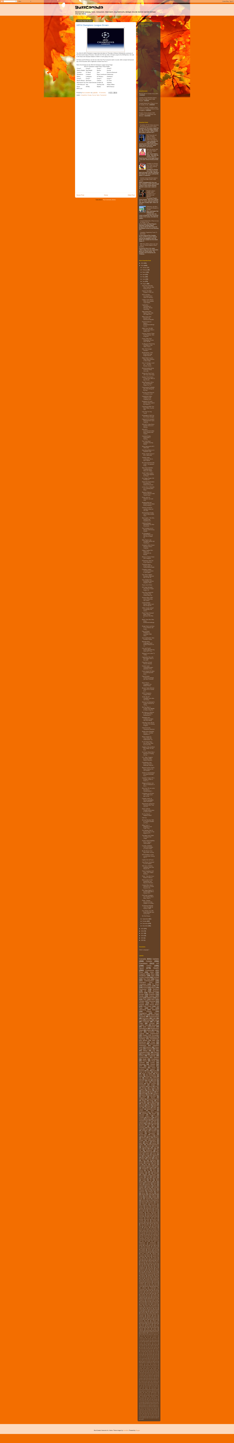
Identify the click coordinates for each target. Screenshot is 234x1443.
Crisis (149, 966)
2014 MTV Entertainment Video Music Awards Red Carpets (148, 431)
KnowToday (156, 1311)
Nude (140, 1154)
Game (154, 1183)
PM (156, 1194)
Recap (155, 1290)
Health (156, 968)
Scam (140, 1359)
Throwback (142, 1274)
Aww (140, 1149)
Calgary (153, 1134)
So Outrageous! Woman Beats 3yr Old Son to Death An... (147, 535)
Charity (146, 1245)
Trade (155, 1226)
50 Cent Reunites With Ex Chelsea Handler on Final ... (148, 821)
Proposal (141, 1255)
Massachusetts (142, 1389)
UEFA (145, 1416)
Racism (141, 1320)
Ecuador (141, 1343)
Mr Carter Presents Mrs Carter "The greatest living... (148, 464)
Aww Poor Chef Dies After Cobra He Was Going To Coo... (148, 287)
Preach (150, 1400)
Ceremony (149, 1300)
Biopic (142, 1298)
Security (151, 1359)
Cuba (140, 1279)
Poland (155, 1357)
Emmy (152, 1378)
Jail (150, 1311)
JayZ (150, 1383)
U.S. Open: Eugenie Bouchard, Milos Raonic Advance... (147, 759)
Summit (155, 1412)
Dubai (156, 1341)
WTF (140, 1066)
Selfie (157, 1223)
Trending (142, 1038)
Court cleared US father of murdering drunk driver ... (148, 673)
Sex (157, 998)
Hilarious (152, 1069)
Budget (152, 1260)
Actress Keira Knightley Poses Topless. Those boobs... (148, 842)
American (156, 1187)
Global (153, 1015)
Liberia (141, 1286)
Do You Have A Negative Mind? (147, 814)
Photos (149, 1106)
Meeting (141, 1354)
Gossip (150, 1090)
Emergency (141, 1378)
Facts (142, 1264)
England (141, 1307)
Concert (149, 1302)
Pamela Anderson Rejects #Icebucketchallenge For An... (148, 324)
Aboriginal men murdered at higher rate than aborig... (147, 719)
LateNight (141, 1099)
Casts (150, 1371)
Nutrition (148, 1163)
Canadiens (154, 1335)
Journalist (141, 1285)
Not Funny (148, 1079)
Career (147, 1077)
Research (141, 1070)
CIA (141, 1371)
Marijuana (147, 1286)
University (153, 1171)
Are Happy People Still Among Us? (148, 479)
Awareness (142, 989)
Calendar (148, 1335)
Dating (157, 1020)
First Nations (146, 1246)
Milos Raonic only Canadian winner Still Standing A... (148, 541)
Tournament (103, 95)
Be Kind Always (146, 916)
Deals (153, 1061)
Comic (147, 1129)
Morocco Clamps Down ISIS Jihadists (148, 557)
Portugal (155, 1399)
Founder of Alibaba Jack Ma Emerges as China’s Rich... (147, 847)
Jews (154, 1383)
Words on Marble (147, 1073)
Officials (149, 1315)
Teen (150, 1178)
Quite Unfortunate (149, 1027)
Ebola (154, 1080)
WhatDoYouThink (151, 1109)
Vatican (149, 1416)
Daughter (144, 1174)
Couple (151, 1100)
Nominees (141, 1213)
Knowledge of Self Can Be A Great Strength (148, 416)
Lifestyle (142, 1001)
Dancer (152, 1375)
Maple (155, 1250)
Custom (155, 1304)
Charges (156, 1166)
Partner (155, 1355)
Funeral (155, 1281)
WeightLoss (151, 1362)
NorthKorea (142, 1268)
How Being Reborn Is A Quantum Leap (148, 450)
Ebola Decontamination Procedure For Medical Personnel (148, 483)
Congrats (141, 1089)
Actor (143, 1146)
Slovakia (149, 1409)
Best (158, 1276)
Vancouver (153, 1096)
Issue (154, 1153)
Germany (156, 1231)
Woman (153, 1126)
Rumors (144, 1137)
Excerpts (147, 1183)
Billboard (141, 1334)
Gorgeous (143, 1381)
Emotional (154, 1305)
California (141, 1300)
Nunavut (148, 1393)
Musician (147, 1184)
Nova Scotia (145, 1253)
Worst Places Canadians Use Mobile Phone (146, 684)
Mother (141, 1144)
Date (156, 1375)
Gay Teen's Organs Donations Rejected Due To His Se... (148, 576)
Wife (149, 1173)
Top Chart (146, 979)
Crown (146, 1340)
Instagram (152, 1114)
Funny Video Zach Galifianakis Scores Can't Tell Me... (148, 340)
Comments (151, 1056)
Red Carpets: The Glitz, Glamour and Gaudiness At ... (148, 519)
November (145, 923)
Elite (156, 1376)
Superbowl (156, 1198)
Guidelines (155, 1381)
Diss (148, 1070)
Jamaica (142, 1350)
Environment (148, 1343)
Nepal (146, 1392)
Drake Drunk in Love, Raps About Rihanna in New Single (148, 359)
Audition (155, 1367)
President (153, 1130)
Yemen (149, 1417)
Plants (140, 1399)
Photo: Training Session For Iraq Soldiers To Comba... (148, 902)
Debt (142, 1263)
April (144, 274)
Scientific (154, 1215)
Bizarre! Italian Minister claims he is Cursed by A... (148, 689)
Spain (141, 1361)
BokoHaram (149, 1208)
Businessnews (143, 1134)
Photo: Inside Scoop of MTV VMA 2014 (148, 454)
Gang (142, 1347)
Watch (149, 1275)
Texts (150, 1413)
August (145, 283)
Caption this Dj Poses (148, 860)
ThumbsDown (154, 1038)
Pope (148, 1238)
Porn (156, 1318)
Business (141, 1124)
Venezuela (155, 1416)
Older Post (131, 195)
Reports (149, 1011)
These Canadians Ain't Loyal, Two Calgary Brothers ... (148, 872)
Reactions (141, 1215)
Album (150, 1200)
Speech (155, 1292)
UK (145, 991)
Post (152, 1270)
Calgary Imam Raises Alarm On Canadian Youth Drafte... (148, 301)
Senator (157, 1406)
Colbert (140, 1372)
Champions (149, 1166)
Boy (147, 1298)
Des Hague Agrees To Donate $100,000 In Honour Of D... (148, 892)
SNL (153, 1322)
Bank (155, 1217)
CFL (156, 1298)
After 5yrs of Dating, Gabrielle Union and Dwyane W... (148, 867)
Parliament (153, 1287)
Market (151, 1149)
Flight (140, 1308)
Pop (148, 1177)
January (145, 267)
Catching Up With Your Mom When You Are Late (148, 408)
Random (144, 1088)
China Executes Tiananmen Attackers (148, 728)
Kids (147, 1285)
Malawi (146, 1388)
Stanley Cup (156, 1256)
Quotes (143, 1095)
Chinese (144, 1167)
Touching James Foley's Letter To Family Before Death (148, 566)
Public (150, 1290)
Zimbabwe (147, 1331)
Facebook (143, 1209)
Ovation (145, 1355)
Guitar (151, 1309)
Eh (156, 1245)
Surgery (154, 1207)
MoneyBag (155, 1025)
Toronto (141, 1003)
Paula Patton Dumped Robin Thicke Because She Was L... (148, 615)
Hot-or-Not (142, 1105)
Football (157, 1089)
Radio (149, 1403)
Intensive (142, 1383)
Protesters (151, 1402)
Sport (98, 95)
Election (154, 1070)
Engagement (155, 1279)
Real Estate (142, 1178)
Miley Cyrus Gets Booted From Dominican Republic (148, 318)
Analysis (156, 1159)
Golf (148, 1220)
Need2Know (145, 1168)
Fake (142, 1281)
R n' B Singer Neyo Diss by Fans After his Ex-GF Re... (147, 743)
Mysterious (149, 1150)
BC (151, 1180)
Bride (152, 1369)
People (141, 1318)
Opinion (156, 1057)
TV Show (155, 984)
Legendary (150, 1351)
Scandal (156, 977)
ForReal (141, 1140)
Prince (141, 1197)
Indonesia (148, 1234)
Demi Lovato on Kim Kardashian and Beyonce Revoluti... (148, 881)
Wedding (156, 1102)
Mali (156, 1352)
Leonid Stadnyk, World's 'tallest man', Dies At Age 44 (148, 604)
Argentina (155, 1365)
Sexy (142, 1271)
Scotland (143, 1323)
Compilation (153, 1103)
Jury (158, 1191)
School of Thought (151, 1076)
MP (158, 1312)
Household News (143, 1120)
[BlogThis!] (111, 93)
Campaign (146, 1021)
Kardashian (142, 1267)
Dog (149, 1341)
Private (146, 1319)
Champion (153, 1088)
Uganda (141, 1329)
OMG (153, 1040)
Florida (150, 1209)
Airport (149, 1297)
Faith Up (144, 817)
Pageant (154, 1253)
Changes (154, 1188)
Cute (148, 1190)
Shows (147, 1271)
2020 (142, 940)
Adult (140, 1276)
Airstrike (148, 1229)
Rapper (144, 1100)
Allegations (142, 1097)
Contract (155, 1338)
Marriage (151, 992)
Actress (141, 1110)
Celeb (149, 1146)
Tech (144, 999)
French (150, 1308)
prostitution (143, 1333)
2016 (142, 931)
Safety (157, 1322)
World (154, 1082)
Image (145, 1311)
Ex (139, 1246)
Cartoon (141, 1136)
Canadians (142, 984)
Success (146, 1361)
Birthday (141, 1208)
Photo (141, 972)
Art (147, 1123)
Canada (142, 959)
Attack (152, 1110)
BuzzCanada (89, 7)
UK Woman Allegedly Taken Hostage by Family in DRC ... (147, 907)
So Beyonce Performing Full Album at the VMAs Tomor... (148, 345)
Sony (150, 1216)
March (144, 272)
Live (148, 1312)
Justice (141, 1177)
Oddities (149, 998)
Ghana (157, 1379)
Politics (145, 1035)
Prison (147, 1197)
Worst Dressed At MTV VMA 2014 (148, 447)
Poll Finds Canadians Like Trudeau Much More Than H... (148, 897)
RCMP (154, 1177)
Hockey (141, 1083)
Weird (145, 1417)
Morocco (145, 1391)
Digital (145, 1341)
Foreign (141, 1248)
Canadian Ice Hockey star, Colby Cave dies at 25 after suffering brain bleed (152, 166)
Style (145, 1412)
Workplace (154, 1227)
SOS (151, 1008)
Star (155, 1127)
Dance (147, 1305)
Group (155, 1282)
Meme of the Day (143, 1252)
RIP (157, 986)
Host (155, 1249)
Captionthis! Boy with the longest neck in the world (147, 658)
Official (155, 1354)
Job (158, 1167)
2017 (142, 933)
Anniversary (156, 1297)
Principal (141, 1402)
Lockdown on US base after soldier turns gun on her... (148, 795)
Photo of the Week (144, 1072)
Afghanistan (142, 1297)
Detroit (140, 1341)
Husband (144, 1204)
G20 (156, 1308)
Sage (147, 1207)
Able (149, 1093)
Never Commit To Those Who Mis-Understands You (147, 738)
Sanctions (147, 1406)
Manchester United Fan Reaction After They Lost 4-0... (148, 805)
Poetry (150, 1157)
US (157, 963)
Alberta (149, 1089)
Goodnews (151, 1066)
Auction (150, 1367)
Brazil (155, 1230)
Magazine (144, 1092)
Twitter (141, 1129)
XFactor (141, 1331)
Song (145, 1216)
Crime (154, 1119)
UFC (158, 1293)
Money (157, 1156)
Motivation (155, 1009)
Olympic (143, 1194)
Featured (152, 994)
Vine (149, 1294)
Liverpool (147, 1386)
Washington (149, 1330)
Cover (151, 1245)
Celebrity (156, 1208)
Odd (155, 1163)
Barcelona (155, 1333)
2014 (142, 265)
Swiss (146, 1413)
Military (145, 1040)
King (149, 1267)
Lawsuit (157, 1090)
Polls (145, 1399)
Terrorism (156, 989)
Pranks (141, 1207)
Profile (145, 1402)
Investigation (142, 1250)
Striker (140, 1412)
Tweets (157, 1274)
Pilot (156, 1398)
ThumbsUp (142, 1067)
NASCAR (155, 1391)
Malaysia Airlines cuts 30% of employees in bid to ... (148, 784)
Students (156, 1239)
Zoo (158, 1417)
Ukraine (143, 1275)
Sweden (141, 1413)
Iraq (140, 1266)
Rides (148, 1322)
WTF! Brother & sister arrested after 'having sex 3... (148, 856)
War (155, 1186)
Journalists (149, 1385)
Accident (143, 1200)
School (147, 1154)
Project (157, 1270)
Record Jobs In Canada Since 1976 (148, 93)
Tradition (145, 1414)
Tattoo (152, 1293)
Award (144, 1180)
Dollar (147, 1263)
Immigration (142, 1086)
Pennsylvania (144, 1396)
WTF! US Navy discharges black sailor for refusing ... (148, 296)
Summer (150, 1412)
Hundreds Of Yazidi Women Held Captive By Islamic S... (148, 403)
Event (155, 1343)
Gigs (145, 1156)
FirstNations (148, 1281)
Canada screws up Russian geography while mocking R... (148, 800)
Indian (152, 1348)
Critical (143, 1304)
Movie (154, 1161)
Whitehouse (142, 1242)
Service (142, 1407)
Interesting (142, 1009)
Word (155, 1330)
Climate (143, 1301)
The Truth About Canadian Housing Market (147, 443)
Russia (141, 1170)
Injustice (157, 1348)
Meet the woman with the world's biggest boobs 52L (152, 151)
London (150, 1211)
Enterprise (150, 1202)
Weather (141, 1187)
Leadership (143, 1351)
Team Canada (147, 1226)
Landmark (153, 1120)
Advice (147, 1364)
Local (156, 1351)
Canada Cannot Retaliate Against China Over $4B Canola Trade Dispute (148, 99)
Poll (148, 1270)
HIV (150, 1347)
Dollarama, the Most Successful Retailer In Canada (152, 208)
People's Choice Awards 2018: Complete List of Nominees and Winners (147, 114)
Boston (152, 1334)
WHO (140, 1362)
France (149, 1345)
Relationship (149, 1151)
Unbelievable (154, 1033)
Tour (143, 1241)
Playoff (150, 1357)
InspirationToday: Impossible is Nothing (146, 437)
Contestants (149, 1374)
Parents (149, 1316)
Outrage (144, 1287)
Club (148, 1301)
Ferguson (151, 1167)
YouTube (148, 1296)
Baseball (141, 1219)
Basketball (145, 1113)
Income (149, 1283)
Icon (158, 1129)
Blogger (138, 1430)
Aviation (144, 1103)
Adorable (155, 1296)
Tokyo (140, 1414)
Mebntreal (155, 1389)
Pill (152, 1398)
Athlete (149, 1030)
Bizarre (153, 1097)
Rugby (141, 1406)
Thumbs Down (143, 1171)
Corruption (141, 1375)
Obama (141, 1205)
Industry (148, 1222)
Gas (146, 1347)
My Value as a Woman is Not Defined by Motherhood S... (148, 714)
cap (141, 1419)
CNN (157, 1260)
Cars (142, 1278)
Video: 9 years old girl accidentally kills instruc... (148, 609)
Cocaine (148, 1278)
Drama (154, 1190)
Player (155, 1213)
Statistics (156, 1072)
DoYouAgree (142, 1085)
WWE (149, 1241)
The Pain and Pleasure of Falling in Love (148, 393)
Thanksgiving (144, 1327)
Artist (140, 1367)
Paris (157, 1136)
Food (155, 1209)
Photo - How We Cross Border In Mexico (148, 876)
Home (106, 195)
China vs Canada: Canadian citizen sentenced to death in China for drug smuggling (148, 109)
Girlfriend (150, 1191)
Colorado (151, 1372)
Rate (153, 1403)
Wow (153, 999)
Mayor (155, 1267)
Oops (155, 1079)
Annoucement (152, 1244)
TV (149, 1137)
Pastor (155, 1316)
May (144, 276)
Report (154, 1168)
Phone (142, 1270)
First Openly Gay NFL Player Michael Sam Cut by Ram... (148, 912)
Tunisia (140, 1416)
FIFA (140, 1231)
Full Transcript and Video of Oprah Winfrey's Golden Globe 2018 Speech (152, 137)
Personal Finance (144, 1116)
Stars (148, 1326)
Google (143, 1249)
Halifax (155, 1233)
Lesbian (141, 1386)
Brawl (150, 1230)
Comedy (141, 1220)
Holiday (154, 1220)
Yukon (154, 1417)
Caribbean (141, 1337)
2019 (142, 938)
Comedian (141, 1114)
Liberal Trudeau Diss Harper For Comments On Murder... (147, 552)
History (144, 1096)
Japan (151, 1266)
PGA (155, 1315)
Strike (156, 1410)
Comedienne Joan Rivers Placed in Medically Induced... (148, 764)
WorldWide (152, 1037)
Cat (148, 1337)
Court (141, 1020)
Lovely (152, 1062)
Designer (155, 1340)
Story (154, 1170)
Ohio (140, 1355)
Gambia (152, 1379)
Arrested (154, 1229)
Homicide (155, 1347)
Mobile (157, 1235)
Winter (155, 1294)
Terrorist (149, 1186)
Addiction (141, 1364)
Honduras (141, 1348)
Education (141, 1080)
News (157, 979)
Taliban (143, 1257)
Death (149, 1124)
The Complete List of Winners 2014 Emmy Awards (148, 530)
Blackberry (147, 1334)
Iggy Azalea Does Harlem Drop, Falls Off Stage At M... (147, 313)
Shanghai (155, 1407)
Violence (148, 1102)
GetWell (157, 1248)
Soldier (140, 1410)
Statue (151, 1410)
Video (152, 972)
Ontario (152, 1064)
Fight (144, 1231)
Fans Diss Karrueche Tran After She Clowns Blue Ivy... (147, 594)
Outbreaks (153, 1205)
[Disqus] (106, 121)
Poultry (140, 1400)
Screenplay (145, 1359)
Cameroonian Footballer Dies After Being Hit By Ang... (148, 389)
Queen (140, 1358)
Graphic (148, 1264)
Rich (150, 1358)
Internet (154, 1143)
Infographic (145, 1130)
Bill (156, 1259)
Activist (149, 1333)
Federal (147, 1153)
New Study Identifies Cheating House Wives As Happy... (147, 469)
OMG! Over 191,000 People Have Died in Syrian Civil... (148, 330)
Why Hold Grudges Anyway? (147, 349)
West (155, 1241)
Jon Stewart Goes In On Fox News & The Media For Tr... (148, 832)
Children (149, 1181)
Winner (148, 1217)
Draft (152, 1341)
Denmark (141, 1376)
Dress (152, 1263)
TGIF (152, 1326)
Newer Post (80, 195)
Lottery (153, 1312)
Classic (155, 1371)
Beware (154, 1113)
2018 (142, 935)
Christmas (156, 1137)
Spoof (140, 1272)
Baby (140, 1143)
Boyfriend (146, 1260)
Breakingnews (143, 1112)
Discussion (150, 1136)
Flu (145, 1308)
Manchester (153, 1388)
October (145, 921)
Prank (140, 1319)
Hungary (151, 1382)
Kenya (143, 1193)
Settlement (148, 1407)
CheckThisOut (143, 1057)
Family (141, 996)
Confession (156, 1302)
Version (155, 1361)
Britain (151, 1298)
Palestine (141, 1316)
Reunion (146, 1405)
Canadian (143, 963)
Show (140, 1216)
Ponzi (150, 1399)
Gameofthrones (149, 1248)
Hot (147, 1382)
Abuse (155, 1275)
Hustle (140, 1311)
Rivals (143, 1093)
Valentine (141, 1259)
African (141, 1229)
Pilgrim (148, 1398)
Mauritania (149, 1389)
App (148, 1276)
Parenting (141, 1238)
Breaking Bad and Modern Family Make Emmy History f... (148, 504)
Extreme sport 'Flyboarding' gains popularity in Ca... (147, 667)
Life (145, 1211)
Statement (146, 1410)
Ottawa (145, 1050)
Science (141, 1132)
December (145, 926)
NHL (155, 1122)
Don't (141, 998)
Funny (145, 987)
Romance (157, 1405)
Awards (141, 1004)
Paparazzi (157, 1395)
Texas (157, 1326)
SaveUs (152, 1044)
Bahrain (154, 1368)
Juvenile (142, 1062)
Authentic (148, 1368)
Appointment (148, 1365)
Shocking (154, 1224)
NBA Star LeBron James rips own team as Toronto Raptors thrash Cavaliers (148, 245)
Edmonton (142, 1191)
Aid (144, 1276)
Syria (140, 1226)
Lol (154, 1021)
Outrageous (143, 1013)
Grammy (143, 1233)
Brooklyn (157, 1369)
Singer (157, 1095)
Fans (157, 1202)
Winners (146, 1227)
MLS (156, 1386)
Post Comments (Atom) (109, 199)
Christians (150, 1261)
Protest (157, 1086)
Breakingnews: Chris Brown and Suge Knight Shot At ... (147, 354)
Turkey (151, 1361)
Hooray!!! (141, 1222)
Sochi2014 (154, 1271)
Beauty (156, 1052)
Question (151, 1223)
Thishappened (153, 1272)
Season (149, 1323)
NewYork (153, 1204)
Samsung (148, 1292)
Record (144, 1054)
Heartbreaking (151, 1140)
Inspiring (155, 1234)
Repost (141, 1076)
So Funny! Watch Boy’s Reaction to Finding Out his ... (148, 753)
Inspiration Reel (145, 982)
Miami (146, 1354)
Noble (157, 1286)
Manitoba (148, 1119)
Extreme (156, 1146)
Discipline (147, 1376)
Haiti (156, 1309)
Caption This (143, 1025)
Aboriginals (153, 1242)
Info (155, 1124)
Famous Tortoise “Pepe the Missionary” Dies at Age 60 (148, 335)
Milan (140, 1391)
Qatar (141, 1403)
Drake (140, 1183)
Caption (151, 1201)
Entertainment (149, 981)
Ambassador (142, 1244)
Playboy (151, 1318)
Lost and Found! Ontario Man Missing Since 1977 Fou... (148, 650)
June (144, 279)
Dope (149, 1080)
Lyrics (155, 1211)
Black (146, 1143)
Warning (141, 1417)
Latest (155, 1385)
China (143, 1160)
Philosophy (150, 1289)
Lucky (152, 1386)
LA (151, 1285)
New (152, 975)
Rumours (149, 1117)
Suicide (148, 1198)
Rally (154, 1107)
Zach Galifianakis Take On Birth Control (148, 638)
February (145, 270)
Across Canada (144, 977)
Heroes (141, 1161)
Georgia (141, 1309)
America (141, 1123)
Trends (157, 1178)
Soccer (94, 95)
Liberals (150, 1250)
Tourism (141, 1109)
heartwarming (155, 1331)
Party (140, 1196)
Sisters (148, 1256)
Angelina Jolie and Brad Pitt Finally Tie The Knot (148, 748)
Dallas (140, 1305)
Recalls (157, 1403)
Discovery (145, 1018)
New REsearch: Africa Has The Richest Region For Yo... (148, 384)
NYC (155, 1184)
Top (140, 1077)
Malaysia (151, 1352)
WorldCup (142, 1042)
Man (151, 1156)
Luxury (140, 1352)
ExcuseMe (155, 1035)
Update (156, 959)
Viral (147, 1259)
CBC (142, 1335)
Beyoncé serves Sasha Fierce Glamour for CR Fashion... (148, 769)
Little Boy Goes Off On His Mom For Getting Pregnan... (148, 724)
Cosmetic (141, 1340)
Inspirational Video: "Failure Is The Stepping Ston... (147, 398)
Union (148, 1329)
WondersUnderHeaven (153, 1144)
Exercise (157, 1378)
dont (156, 1362)
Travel (155, 1257)
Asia (152, 1003)
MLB (146, 1352)
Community (142, 1302)
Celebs (149, 961)
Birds (140, 1260)
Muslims (150, 1354)
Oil (140, 1164)
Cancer (141, 1166)
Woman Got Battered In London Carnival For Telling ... (148, 703)
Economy (151, 1032)
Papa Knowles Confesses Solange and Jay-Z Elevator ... (148, 678)
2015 (142, 928)
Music (153, 987)
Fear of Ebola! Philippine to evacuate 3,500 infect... (147, 633)
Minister (141, 1212)
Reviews (150, 1095)
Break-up (154, 1219)
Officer (143, 1157)
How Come (147, 1006)
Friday (157, 1345)
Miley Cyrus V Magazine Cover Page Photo (147, 827)
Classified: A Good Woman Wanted (147, 663)
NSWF (140, 1392)
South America (151, 1132)
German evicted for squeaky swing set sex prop (147, 509)
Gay (153, 1050)
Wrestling (141, 1296)
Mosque (150, 1391)
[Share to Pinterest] (116, 93)
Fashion (151, 996)
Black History (142, 1230)
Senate (152, 1406)
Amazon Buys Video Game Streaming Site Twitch (147, 599)
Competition (84, 95)
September (146, 919)
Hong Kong (141, 1382)
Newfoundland (155, 1222)
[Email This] (109, 93)
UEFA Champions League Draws (146, 693)
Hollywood (142, 1045)
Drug (157, 1263)
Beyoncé (144, 1201)
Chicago (143, 1261)
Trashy (149, 1159)
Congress (154, 1278)
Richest (151, 1405)
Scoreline (154, 1197)
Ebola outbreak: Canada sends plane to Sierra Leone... (148, 810)
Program (154, 1238)
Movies (152, 1092)
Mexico (151, 1235)
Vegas (154, 1329)
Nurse (157, 1268)
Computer (149, 1338)
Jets (147, 1350)
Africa (152, 974)
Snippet (155, 1409)
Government (147, 986)
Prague (145, 1400)
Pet (145, 1318)
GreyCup (149, 1282)
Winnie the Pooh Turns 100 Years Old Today (148, 374)
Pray (146, 1164)
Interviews (142, 1044)
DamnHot (156, 1173)
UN (140, 1227)
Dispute (154, 1174)
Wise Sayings (155, 1112)
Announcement (154, 1016)
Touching (142, 1016)
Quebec (153, 1085)
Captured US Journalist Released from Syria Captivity (148, 420)
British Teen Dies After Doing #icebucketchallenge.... (148, 622)
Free (153, 1345)
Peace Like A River (147, 585)
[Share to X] (113, 93)
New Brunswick (151, 1212)
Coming (155, 1372)
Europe (89, 95)
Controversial (149, 970)
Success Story (143, 1082)
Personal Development (153, 1099)
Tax (149, 1257)
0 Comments (102, 92)
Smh (140, 1324)
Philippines (144, 1223)
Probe (155, 1319)
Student (141, 1217)
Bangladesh (141, 1369)
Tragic (141, 1023)
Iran (147, 1383)
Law (158, 1193)
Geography (142, 1282)
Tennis (147, 1141)
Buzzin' (148, 1047)
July (144, 281)
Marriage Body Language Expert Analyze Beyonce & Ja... (148, 644)
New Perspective (145, 1237)
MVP (140, 1388)
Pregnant (154, 1196)
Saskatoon (141, 1256)
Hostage (147, 1348)
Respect (141, 1292)
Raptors (148, 1255)
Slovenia (157, 1359)
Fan (147, 1344)
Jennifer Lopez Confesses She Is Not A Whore (147, 459)
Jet (156, 1266)
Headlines (142, 975)
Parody (150, 1355)
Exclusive (141, 1069)
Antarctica (141, 1365)
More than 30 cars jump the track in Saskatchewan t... (148, 790)
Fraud (143, 1090)
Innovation (142, 1127)
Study (140, 1198)
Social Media (154, 1004)
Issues (140, 1211)
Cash (146, 1371)
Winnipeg (142, 1064)
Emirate (147, 1378)
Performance (153, 1396)
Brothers (157, 1334)
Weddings (141, 1173)
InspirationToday (144, 1052)
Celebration (155, 1059)
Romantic (155, 1358)
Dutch (152, 1376)
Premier (155, 1400)
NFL (158, 1092)
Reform (154, 1320)
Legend (141, 1033)
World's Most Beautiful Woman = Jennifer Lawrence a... (148, 733)
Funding (150, 1231)
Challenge (154, 1337)
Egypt (143, 1202)
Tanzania (147, 1293)
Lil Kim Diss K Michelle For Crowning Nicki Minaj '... (148, 488)
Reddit (141, 1405)
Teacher (146, 1272)
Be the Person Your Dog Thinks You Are (148, 851)
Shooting (146, 1239)
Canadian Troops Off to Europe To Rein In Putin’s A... (148, 779)
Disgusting (153, 1160)
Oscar (147, 1205)
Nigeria (155, 1237)
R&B (145, 1403)
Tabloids (153, 1054)
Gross (146, 1309)
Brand (147, 1219)
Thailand (155, 1413)
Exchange (148, 1307)
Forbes (155, 1246)
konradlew (125, 1430)
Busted (148, 1020)
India (140, 1184)
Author (153, 1276)
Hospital (141, 1234)
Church (157, 1261)
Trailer (151, 1414)
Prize (151, 1319)
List (149, 1122)
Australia (153, 1164)
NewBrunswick (154, 1392)
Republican (142, 1322)
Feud (140, 1345)
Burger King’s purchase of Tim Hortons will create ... (148, 627)
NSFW (151, 1252)
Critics (148, 1304)
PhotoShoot (142, 1126)
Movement (143, 1313)
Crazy (153, 1042)
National (157, 1252)
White (148, 1187)
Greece (150, 1249)
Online (150, 1194)
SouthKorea (148, 1324)
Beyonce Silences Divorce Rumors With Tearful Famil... (148, 494)
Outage (151, 1395)
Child (157, 1201)
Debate (153, 1067)
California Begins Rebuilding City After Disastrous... (148, 524)
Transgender (150, 1274)
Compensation (142, 1338)
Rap (148, 1320)
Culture (150, 1340)
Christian (156, 1300)
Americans (154, 1364)
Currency (147, 1375)
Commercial (154, 1301)
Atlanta (144, 1367)
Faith (154, 1018)
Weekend (145, 1362)
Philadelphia (141, 1398)
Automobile (153, 1123)
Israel (155, 1283)
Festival (154, 1176)
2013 (142, 263)
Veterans (141, 1330)
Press (140, 1141)
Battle (145, 1059)
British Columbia (151, 1083)
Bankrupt (148, 1369)
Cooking (155, 1374)
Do (155, 1181)
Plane (146, 1196)
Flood (144, 1345)
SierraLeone (141, 1409)
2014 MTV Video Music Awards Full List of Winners (148, 426)
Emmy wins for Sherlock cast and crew (147, 499)
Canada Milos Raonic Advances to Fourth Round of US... (148, 886)
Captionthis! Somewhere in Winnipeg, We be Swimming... (147, 307)
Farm (150, 1344)
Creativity (153, 1139)
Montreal (141, 1106)
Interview (147, 1107)
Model (148, 1161)
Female (155, 1307)
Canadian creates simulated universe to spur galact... (147, 571)
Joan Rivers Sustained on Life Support (148, 862)
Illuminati (157, 1382)
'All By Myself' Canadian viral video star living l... (148, 698)
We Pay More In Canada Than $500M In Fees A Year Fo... (148, 709)
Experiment (141, 1344)
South (155, 1216)
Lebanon (143, 1312)
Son (148, 1170)
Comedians (156, 1093)
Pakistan (149, 1213)
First (152, 1129)
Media (154, 1105)
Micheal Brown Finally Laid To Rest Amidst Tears (148, 514)
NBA (157, 1049)
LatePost (151, 1193)
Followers (147, 1379)
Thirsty (141, 1133)
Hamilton (141, 1283)
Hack (149, 1233)
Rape (140, 1239)
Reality (149, 1127)
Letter (155, 1285)
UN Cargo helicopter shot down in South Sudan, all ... (148, 589)
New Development (151, 1075)
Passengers (142, 1289)
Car (140, 1156)
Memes (150, 1086)
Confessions (141, 1374)
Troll (155, 1147)
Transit (155, 1414)
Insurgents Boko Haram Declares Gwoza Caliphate (148, 546)
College (145, 1372)
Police (145, 1061)
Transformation (153, 1327)
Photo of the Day (143, 1357)
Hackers (155, 1264)
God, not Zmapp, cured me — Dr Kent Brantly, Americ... (148, 364)
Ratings (145, 1358)
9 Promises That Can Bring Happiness (147, 561)
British (154, 1141)
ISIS (149, 1105)
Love (143, 1037)
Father (147, 1176)
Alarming (152, 1001)
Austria (140, 1368)
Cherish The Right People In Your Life (147, 291)
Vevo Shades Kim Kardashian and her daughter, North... (148, 581)
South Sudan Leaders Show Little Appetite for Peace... (148, 474)
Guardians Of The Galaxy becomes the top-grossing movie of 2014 (149, 125)
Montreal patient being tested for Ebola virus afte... (148, 370)
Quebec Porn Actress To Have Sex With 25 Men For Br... (148, 378)
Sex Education (145, 1224)
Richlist (155, 1255)
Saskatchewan (146, 1147)
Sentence (141, 1186)
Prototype (157, 1402)
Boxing (154, 1154)
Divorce (141, 1176)
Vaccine (143, 1294)
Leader (145, 1235)
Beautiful (156, 1200)
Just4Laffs (156, 1350)
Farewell (149, 1049)
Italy (140, 1235)
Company (141, 1190)
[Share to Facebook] (114, 93)
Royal (148, 1215)
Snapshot (142, 974)
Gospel (148, 1381)
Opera (146, 1395)
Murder (141, 1163)
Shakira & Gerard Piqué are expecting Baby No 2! (148, 774)
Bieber (140, 1245)
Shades (155, 1323)
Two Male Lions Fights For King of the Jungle (148, 837)
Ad (152, 1259)
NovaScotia (150, 1268)
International (143, 1028)
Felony (142, 1379)
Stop (151, 1239)
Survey (141, 1293)
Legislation (142, 1122)
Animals (152, 1023)
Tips (144, 1015)
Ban (146, 1149)
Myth (153, 1286)
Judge (151, 1350)
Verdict (141, 1056)
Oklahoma (141, 1395)
